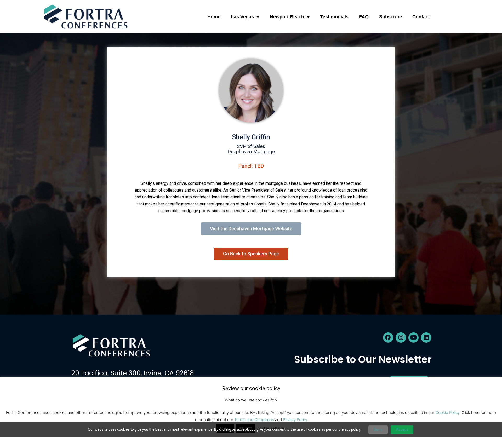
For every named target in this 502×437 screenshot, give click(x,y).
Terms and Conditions (254, 419)
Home (213, 16)
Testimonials (334, 16)
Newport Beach (287, 16)
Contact (421, 16)
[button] (449, 16)
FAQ (364, 16)
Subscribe (390, 16)
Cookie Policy (447, 412)
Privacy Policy (295, 419)
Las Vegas (242, 16)
